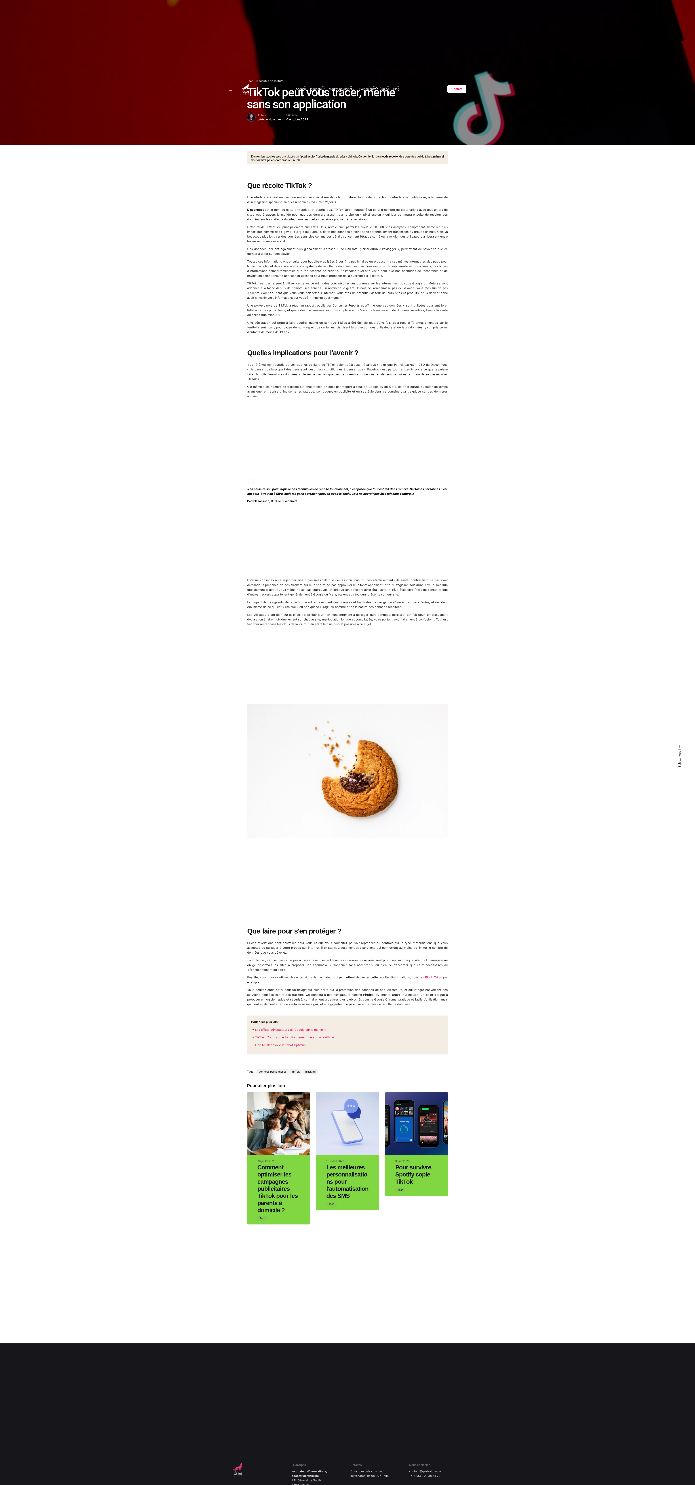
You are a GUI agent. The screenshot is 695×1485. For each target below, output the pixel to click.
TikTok (296, 1071)
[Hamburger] (231, 89)
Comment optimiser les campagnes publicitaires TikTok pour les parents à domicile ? (277, 1188)
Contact (456, 89)
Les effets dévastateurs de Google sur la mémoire (291, 1029)
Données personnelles (272, 1071)
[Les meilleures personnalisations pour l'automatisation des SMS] (347, 1123)
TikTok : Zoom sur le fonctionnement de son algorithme (294, 1037)
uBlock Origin (432, 977)
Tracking (310, 1071)
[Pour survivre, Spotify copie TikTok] (416, 1123)
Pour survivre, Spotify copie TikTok (414, 1174)
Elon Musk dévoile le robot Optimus (280, 1045)
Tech (263, 1218)
